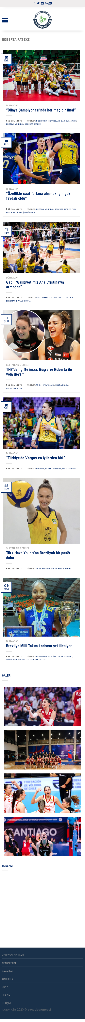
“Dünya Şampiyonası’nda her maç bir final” (41, 110)
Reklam (6, 995)
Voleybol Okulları (13, 955)
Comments (14, 121)
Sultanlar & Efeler (17, 365)
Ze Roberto (66, 656)
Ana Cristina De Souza (17, 659)
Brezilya (40, 468)
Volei (64, 468)
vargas (72, 468)
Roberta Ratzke (33, 124)
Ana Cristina (24, 301)
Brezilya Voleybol (15, 124)
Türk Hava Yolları (45, 385)
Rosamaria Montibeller (48, 121)
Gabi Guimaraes (68, 121)
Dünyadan (12, 105)
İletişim (6, 1003)
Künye (5, 987)
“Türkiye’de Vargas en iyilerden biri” (35, 458)
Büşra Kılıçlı (61, 385)
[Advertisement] (31, 904)
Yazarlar (7, 971)
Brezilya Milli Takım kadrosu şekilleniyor (39, 645)
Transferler (9, 963)
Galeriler (7, 979)
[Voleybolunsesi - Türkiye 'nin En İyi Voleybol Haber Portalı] (42, 19)
